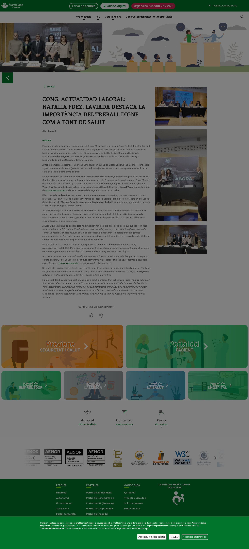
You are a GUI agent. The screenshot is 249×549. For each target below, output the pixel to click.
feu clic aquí (143, 528)
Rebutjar (174, 536)
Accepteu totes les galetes (151, 537)
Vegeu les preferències (194, 537)
